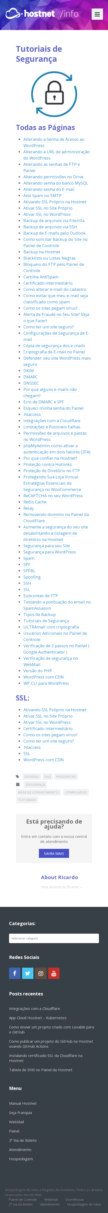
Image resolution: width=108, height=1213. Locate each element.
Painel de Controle (23, 1199)
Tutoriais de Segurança (46, 621)
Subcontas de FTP (40, 595)
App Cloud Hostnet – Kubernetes (38, 1017)
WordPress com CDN (43, 677)
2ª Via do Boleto (23, 1140)
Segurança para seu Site (46, 545)
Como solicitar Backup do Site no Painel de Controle (55, 242)
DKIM (28, 370)
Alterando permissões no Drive (53, 177)
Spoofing (32, 577)
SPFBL (29, 570)
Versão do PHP (37, 671)
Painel (14, 1130)
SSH (27, 583)
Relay (28, 508)
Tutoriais (27, 800)
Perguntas (66, 776)
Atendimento (20, 1149)
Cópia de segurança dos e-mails (54, 345)
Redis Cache (34, 502)
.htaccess (32, 414)
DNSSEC (31, 383)
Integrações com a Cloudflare (51, 420)
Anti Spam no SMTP (42, 195)
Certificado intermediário (48, 283)
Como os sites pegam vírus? (50, 308)
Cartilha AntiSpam (41, 277)
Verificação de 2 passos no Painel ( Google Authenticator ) (56, 649)
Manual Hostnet (23, 1103)
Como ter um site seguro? (48, 327)
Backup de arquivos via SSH (50, 227)
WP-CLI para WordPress (46, 683)
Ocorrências (74, 1199)
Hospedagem (21, 1158)
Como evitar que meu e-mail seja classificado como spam (55, 299)
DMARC (30, 377)
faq (47, 776)
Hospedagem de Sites (84, 1204)
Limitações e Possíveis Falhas (51, 427)
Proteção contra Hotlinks (47, 464)
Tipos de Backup (39, 614)
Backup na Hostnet (41, 252)
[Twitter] (27, 973)
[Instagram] (40, 973)
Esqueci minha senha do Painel (53, 408)
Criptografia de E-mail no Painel (54, 352)
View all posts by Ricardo (62, 887)
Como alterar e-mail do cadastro (54, 289)
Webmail (51, 1199)
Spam (28, 558)
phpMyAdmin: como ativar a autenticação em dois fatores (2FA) (56, 449)
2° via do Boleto (21, 1204)
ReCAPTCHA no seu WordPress (53, 495)
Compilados (76, 792)
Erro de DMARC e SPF (43, 402)
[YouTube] (54, 973)
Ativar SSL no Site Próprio (48, 208)
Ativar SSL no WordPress (47, 214)
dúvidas (31, 776)
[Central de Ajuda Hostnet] (31, 12)
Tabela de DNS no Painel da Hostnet (40, 1069)
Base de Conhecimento (38, 792)
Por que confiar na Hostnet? (50, 458)
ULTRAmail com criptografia (51, 627)
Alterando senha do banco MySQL (55, 183)
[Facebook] (14, 973)
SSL (26, 589)
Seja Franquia (20, 1112)
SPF (26, 564)
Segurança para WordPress (49, 552)
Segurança (35, 784)
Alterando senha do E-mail (49, 189)
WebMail (16, 1121)
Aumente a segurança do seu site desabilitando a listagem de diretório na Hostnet (55, 533)
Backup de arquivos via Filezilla (53, 220)
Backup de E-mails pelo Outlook (54, 233)
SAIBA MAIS (54, 853)
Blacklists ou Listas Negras (49, 258)
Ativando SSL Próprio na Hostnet (54, 202)
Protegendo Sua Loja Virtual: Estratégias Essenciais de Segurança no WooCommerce (52, 483)
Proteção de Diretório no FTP (51, 470)
